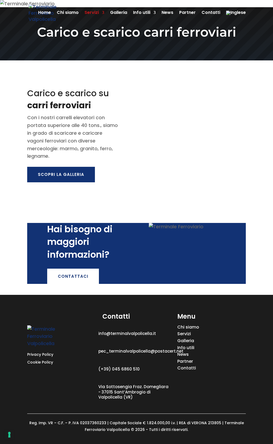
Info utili (141, 13)
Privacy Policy (40, 354)
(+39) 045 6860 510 (119, 369)
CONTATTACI (73, 276)
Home (44, 13)
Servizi (92, 13)
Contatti (211, 13)
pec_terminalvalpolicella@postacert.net (140, 351)
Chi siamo (68, 13)
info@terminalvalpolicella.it (127, 333)
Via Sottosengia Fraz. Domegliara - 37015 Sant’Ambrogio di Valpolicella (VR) (133, 392)
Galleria (118, 13)
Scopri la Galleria (61, 174)
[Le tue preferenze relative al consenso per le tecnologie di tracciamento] (9, 435)
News (167, 13)
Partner (187, 13)
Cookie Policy (40, 362)
